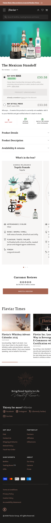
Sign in (23, 97)
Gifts (4, 469)
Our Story (30, 461)
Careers (30, 465)
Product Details (10, 132)
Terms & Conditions (10, 490)
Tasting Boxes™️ (9, 465)
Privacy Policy (8, 494)
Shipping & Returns (10, 442)
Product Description (12, 140)
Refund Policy (8, 446)
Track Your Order (9, 449)
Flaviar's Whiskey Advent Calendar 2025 (16, 336)
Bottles (5, 461)
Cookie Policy (8, 498)
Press (29, 469)
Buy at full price (15, 104)
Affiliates (30, 438)
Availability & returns (13, 148)
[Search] (5, 17)
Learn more (15, 86)
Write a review (25, 291)
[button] (4, 10)
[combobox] (25, 17)
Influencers (31, 442)
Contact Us (7, 438)
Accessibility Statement (12, 502)
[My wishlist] (42, 10)
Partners (30, 434)
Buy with (11, 76)
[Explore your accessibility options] (4, 509)
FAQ (4, 434)
